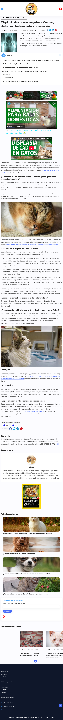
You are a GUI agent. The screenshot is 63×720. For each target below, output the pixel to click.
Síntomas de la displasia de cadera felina (17, 64)
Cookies (3, 677)
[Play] (48, 95)
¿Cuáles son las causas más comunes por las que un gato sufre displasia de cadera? (31, 60)
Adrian (5, 30)
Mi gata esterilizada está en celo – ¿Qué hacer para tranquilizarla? (27, 533)
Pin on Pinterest (56, 30)
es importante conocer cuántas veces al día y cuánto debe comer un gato (31, 244)
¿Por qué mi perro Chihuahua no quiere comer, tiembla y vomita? (26, 574)
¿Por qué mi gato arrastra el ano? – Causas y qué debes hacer (25, 594)
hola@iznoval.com (9, 706)
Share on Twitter (50, 30)
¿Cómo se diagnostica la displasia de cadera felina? (20, 68)
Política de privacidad (7, 682)
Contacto (4, 674)
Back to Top (60, 705)
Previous (30, 661)
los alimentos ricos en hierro (34, 411)
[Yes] (5, 425)
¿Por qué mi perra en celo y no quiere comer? (19, 554)
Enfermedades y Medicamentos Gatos (14, 17)
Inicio (2, 679)
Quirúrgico (8, 74)
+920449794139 (8, 702)
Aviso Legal (4, 671)
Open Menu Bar (2, 9)
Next (35, 661)
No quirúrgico (9, 77)
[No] (14, 425)
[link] (9, 103)
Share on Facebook (47, 30)
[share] (53, 102)
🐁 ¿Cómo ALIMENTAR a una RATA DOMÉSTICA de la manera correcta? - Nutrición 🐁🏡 (31, 104)
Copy (58, 444)
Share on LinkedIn (53, 30)
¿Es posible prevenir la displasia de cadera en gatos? (21, 81)
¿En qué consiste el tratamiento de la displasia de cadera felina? (25, 71)
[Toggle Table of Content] (60, 55)
